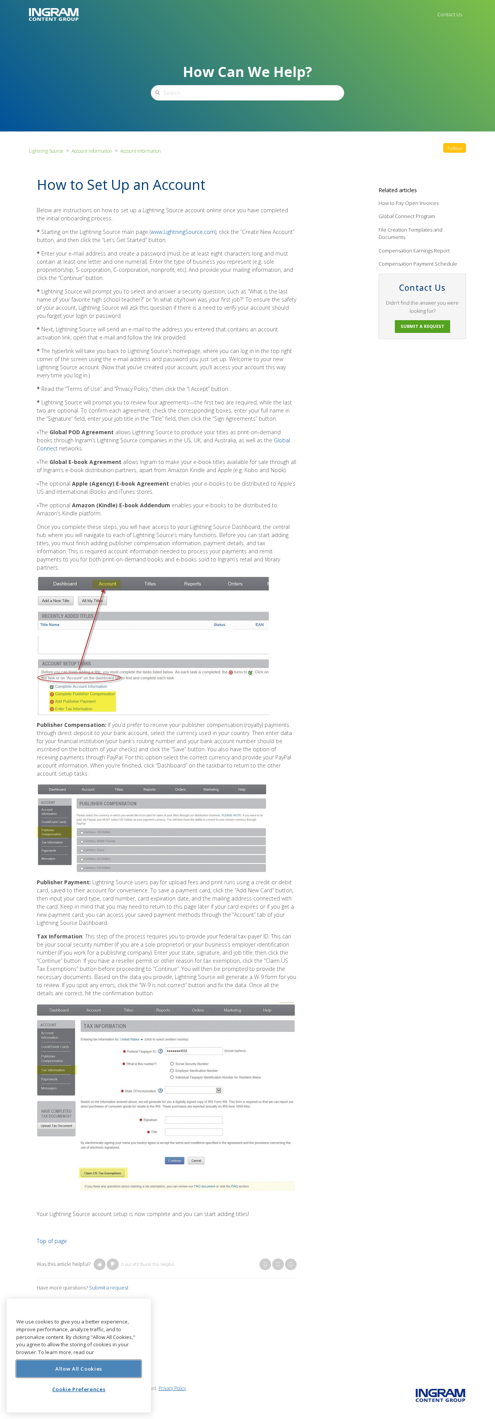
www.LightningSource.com (183, 231)
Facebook (265, 1264)
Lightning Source (46, 151)
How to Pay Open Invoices (409, 203)
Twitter (278, 1264)
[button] (100, 1264)
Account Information (92, 151)
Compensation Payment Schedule (418, 263)
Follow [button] (454, 148)
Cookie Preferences (79, 1388)
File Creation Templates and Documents (410, 233)
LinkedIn (291, 1264)
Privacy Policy (172, 1388)
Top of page (52, 1241)
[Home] (54, 13)
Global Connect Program (407, 216)
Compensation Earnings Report (414, 250)
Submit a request (108, 1287)
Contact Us (449, 14)
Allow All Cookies (78, 1368)
